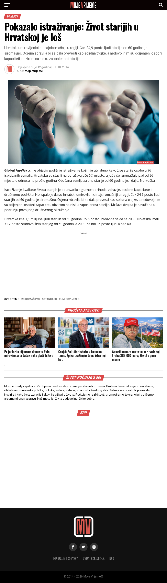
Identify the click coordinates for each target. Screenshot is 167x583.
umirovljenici (70, 299)
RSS (111, 558)
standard (50, 299)
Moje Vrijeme (34, 71)
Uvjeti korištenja (93, 558)
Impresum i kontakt (65, 558)
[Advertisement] (83, 453)
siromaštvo (31, 299)
